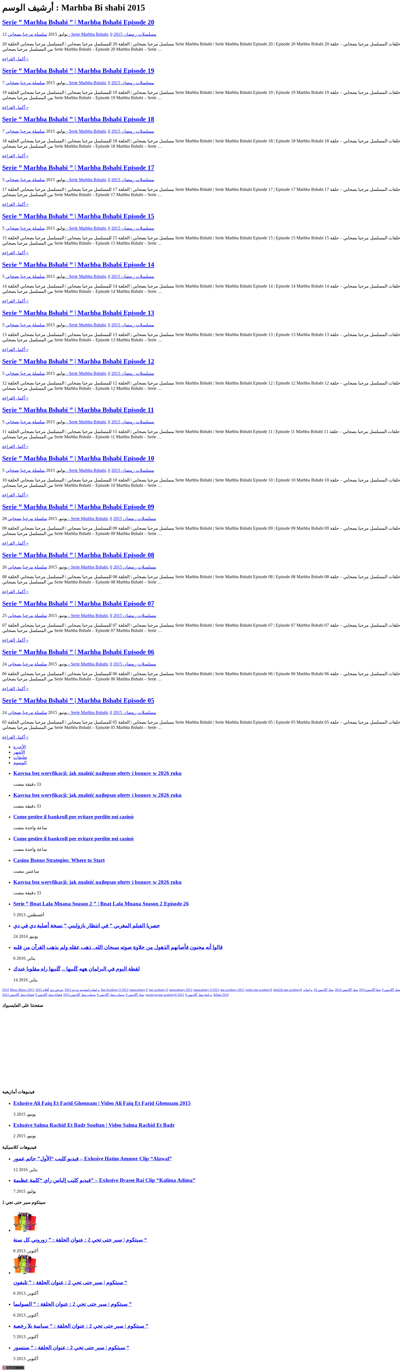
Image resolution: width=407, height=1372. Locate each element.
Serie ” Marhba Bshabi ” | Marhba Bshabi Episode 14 (78, 264)
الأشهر (19, 752)
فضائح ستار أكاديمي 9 (48, 994)
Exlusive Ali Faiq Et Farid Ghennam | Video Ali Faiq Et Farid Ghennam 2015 (102, 1103)
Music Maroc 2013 (22, 989)
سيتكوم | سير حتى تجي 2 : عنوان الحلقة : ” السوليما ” (72, 1304)
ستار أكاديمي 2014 (346, 989)
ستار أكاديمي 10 (324, 989)
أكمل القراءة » (15, 59)
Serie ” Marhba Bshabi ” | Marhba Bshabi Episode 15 (78, 216)
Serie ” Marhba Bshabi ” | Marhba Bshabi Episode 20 (78, 22)
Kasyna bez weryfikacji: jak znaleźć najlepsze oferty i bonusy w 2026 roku (97, 773)
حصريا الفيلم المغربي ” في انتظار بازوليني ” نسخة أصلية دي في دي (86, 925)
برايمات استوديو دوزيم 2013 (82, 989)
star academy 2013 (232, 989)
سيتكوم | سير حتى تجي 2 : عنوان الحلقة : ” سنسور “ (71, 1347)
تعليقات (20, 757)
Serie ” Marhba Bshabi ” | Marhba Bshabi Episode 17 (78, 167)
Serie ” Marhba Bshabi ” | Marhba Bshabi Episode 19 (78, 70)
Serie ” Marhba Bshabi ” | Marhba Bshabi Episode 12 (78, 361)
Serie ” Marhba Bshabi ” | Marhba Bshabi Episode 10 (78, 458)
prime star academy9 (259, 989)
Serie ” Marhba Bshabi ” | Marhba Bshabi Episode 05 (78, 700)
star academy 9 (158, 989)
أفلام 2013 (42, 989)
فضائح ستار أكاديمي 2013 (18, 994)
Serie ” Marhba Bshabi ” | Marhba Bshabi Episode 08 (78, 555)
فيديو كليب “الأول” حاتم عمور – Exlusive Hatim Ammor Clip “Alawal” (92, 1158)
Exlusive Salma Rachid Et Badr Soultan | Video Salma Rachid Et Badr (94, 1125)
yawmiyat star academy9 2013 (164, 994)
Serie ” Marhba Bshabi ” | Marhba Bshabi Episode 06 (78, 652)
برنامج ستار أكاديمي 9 (198, 994)
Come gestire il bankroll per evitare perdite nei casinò (73, 817)
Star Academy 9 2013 (114, 989)
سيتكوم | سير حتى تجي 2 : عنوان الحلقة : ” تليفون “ (70, 1282)
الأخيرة (19, 746)
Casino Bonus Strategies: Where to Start (59, 860)
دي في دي (56, 989)
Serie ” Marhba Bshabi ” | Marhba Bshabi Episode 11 (78, 409)
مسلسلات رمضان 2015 (135, 34)
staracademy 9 (139, 989)
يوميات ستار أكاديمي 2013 (79, 994)
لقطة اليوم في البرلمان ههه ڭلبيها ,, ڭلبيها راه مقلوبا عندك (76, 969)
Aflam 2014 (221, 994)
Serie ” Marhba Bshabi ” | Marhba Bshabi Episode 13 (78, 312)
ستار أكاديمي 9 (391, 989)
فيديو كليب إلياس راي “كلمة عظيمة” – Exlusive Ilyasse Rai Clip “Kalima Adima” (104, 1180)
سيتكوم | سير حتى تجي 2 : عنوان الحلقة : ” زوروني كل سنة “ (80, 1240)
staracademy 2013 (180, 989)
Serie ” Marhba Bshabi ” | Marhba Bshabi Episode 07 (78, 603)
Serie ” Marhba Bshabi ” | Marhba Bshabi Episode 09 (78, 506)
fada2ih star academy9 (287, 989)
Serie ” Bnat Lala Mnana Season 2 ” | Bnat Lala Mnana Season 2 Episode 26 (101, 904)
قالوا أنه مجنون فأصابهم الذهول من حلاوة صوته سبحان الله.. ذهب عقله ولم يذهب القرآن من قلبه (118, 947)
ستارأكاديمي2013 (370, 989)
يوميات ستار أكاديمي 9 (111, 994)
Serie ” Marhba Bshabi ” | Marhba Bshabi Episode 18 (78, 119)
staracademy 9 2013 (206, 989)
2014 (5, 989)
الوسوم (20, 762)
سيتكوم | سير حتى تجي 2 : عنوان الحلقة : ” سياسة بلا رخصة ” (80, 1326)
